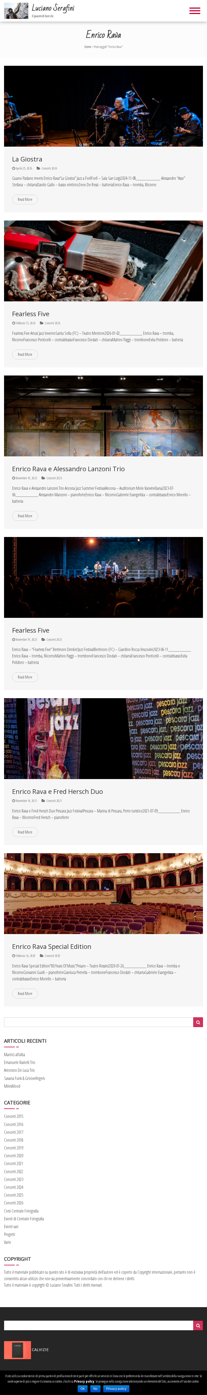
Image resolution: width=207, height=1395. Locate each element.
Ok (83, 1389)
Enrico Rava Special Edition (51, 946)
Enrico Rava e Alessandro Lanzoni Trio (68, 468)
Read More (25, 199)
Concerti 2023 (54, 478)
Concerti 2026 (52, 323)
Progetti (9, 1234)
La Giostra (27, 158)
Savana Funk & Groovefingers (24, 1078)
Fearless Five (30, 313)
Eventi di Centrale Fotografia (24, 1219)
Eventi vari (11, 1226)
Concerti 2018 (13, 1140)
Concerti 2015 (13, 1116)
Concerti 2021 (54, 800)
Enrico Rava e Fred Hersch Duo (57, 791)
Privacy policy (84, 1381)
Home (87, 46)
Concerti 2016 (13, 1124)
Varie (7, 1242)
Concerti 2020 (52, 955)
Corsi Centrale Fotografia (21, 1211)
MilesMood (12, 1086)
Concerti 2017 (13, 1132)
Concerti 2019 (13, 1148)
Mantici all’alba (14, 1055)
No (95, 1389)
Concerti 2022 (13, 1171)
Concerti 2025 (13, 1195)
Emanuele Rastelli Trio (19, 1062)
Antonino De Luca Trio (19, 1070)
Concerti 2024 (49, 168)
